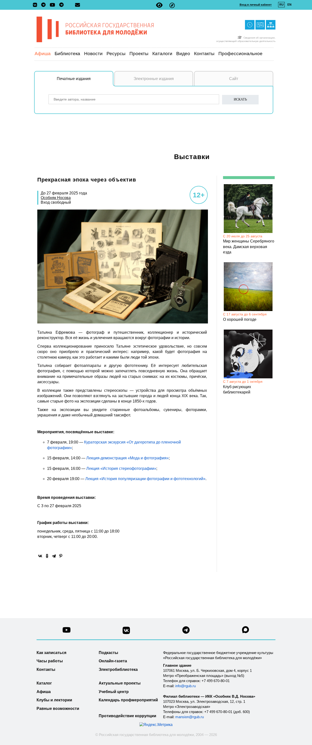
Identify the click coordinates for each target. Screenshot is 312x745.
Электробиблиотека (118, 669)
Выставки (192, 157)
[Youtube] (54, 5)
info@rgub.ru (185, 686)
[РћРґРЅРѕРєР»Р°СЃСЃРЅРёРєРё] (47, 556)
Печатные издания (74, 79)
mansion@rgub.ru (189, 717)
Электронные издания (154, 79)
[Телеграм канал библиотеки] (186, 631)
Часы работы (50, 661)
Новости (93, 53)
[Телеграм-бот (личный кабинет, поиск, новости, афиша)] (61, 5)
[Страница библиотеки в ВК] (126, 632)
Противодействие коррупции (127, 716)
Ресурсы (116, 53)
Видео (183, 53)
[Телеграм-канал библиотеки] (44, 5)
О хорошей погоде (239, 319)
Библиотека (67, 53)
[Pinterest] (61, 556)
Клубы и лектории (54, 700)
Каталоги (162, 53)
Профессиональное (240, 53)
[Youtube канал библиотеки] (66, 631)
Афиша (43, 53)
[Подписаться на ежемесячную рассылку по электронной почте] (77, 4)
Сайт (233, 79)
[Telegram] (54, 556)
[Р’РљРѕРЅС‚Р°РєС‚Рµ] (40, 556)
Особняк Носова (56, 198)
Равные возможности (58, 708)
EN (289, 4)
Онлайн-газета (113, 661)
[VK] (36, 5)
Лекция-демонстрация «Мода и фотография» (127, 458)
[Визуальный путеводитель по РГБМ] (172, 5)
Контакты (204, 53)
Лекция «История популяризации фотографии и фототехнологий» (145, 479)
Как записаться (51, 653)
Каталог (44, 683)
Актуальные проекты (120, 683)
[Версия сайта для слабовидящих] (159, 5)
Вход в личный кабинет (256, 4)
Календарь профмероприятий (128, 700)
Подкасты (108, 653)
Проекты (138, 53)
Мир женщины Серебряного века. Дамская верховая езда (248, 246)
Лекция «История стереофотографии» (121, 468)
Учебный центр (114, 692)
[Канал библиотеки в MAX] (245, 631)
